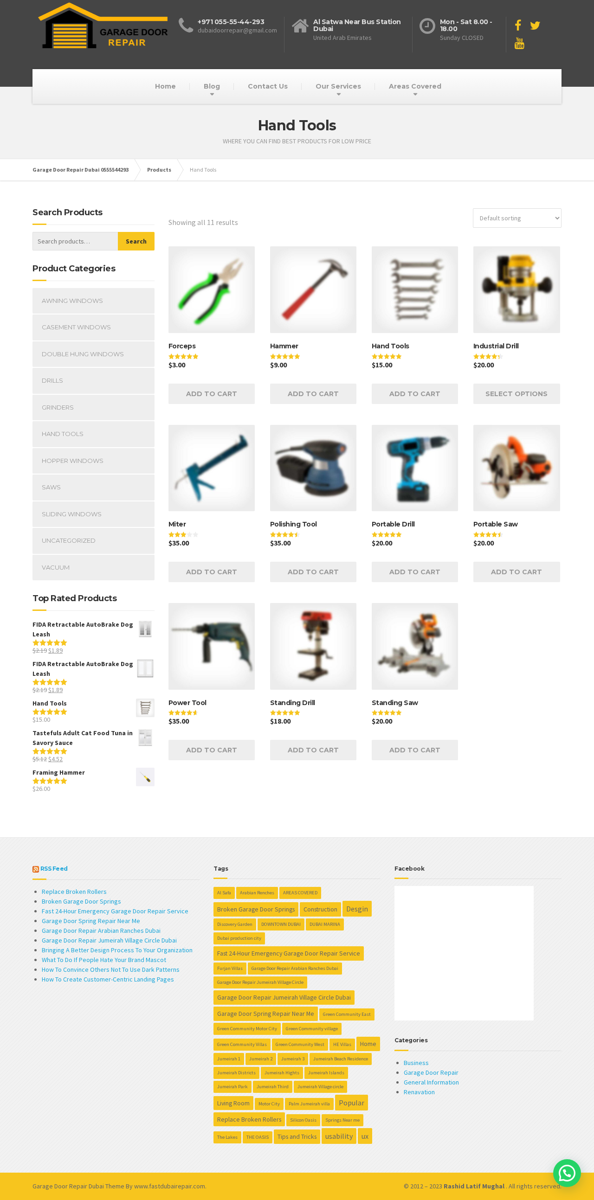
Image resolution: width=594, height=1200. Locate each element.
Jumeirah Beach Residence (340, 1059)
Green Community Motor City (247, 1029)
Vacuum (56, 567)
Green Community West (300, 1044)
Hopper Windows (72, 460)
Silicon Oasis (303, 1120)
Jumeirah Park (232, 1087)
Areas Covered (415, 86)
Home (165, 86)
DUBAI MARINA (325, 924)
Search (136, 241)
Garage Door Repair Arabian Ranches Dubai (101, 930)
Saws (51, 487)
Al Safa (224, 893)
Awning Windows (72, 300)
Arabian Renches (257, 893)
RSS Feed (54, 868)
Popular (351, 1102)
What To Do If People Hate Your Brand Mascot (104, 960)
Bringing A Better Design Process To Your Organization (117, 950)
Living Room (233, 1103)
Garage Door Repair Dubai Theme (78, 1186)
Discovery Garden (234, 924)
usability (339, 1136)
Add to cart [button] (211, 394)
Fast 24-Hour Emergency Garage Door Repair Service (115, 911)
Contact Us (268, 86)
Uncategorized (69, 540)
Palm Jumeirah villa (309, 1104)
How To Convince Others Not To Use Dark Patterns (111, 969)
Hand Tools (63, 433)
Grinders (58, 407)
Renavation (419, 1092)
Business (416, 1063)
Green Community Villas (242, 1044)
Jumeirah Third (273, 1087)
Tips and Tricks (297, 1136)
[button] (567, 1173)
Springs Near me (342, 1120)
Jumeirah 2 (260, 1059)
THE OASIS (257, 1137)
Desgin (357, 908)
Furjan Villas (230, 968)
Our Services (338, 86)
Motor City (269, 1104)
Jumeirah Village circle (320, 1087)
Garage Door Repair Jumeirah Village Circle (260, 982)
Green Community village (312, 1029)
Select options (516, 394)
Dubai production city (239, 938)
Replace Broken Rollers (74, 891)
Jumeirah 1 (228, 1059)
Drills (52, 380)
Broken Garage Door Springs (81, 901)
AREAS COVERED (300, 893)
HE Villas (342, 1044)
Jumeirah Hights (282, 1073)
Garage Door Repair (431, 1072)
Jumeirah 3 (292, 1059)
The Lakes (227, 1137)
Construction (320, 909)
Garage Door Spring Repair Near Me (91, 921)
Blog (212, 86)
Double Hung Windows (83, 354)
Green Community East (347, 1014)
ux (365, 1136)
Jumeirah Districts (236, 1073)
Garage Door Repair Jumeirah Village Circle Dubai (109, 940)
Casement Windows (76, 327)
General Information (431, 1082)
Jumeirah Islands (326, 1073)
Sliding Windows (72, 514)
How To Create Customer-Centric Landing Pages (108, 979)
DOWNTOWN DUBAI (281, 924)
